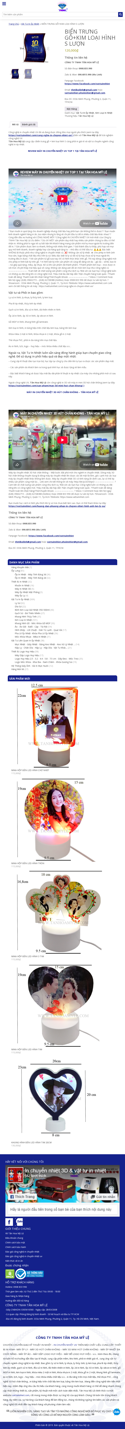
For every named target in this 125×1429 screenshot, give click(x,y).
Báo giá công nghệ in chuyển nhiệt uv (23, 1256)
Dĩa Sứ (18, 606)
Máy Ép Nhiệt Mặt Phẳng (27, 592)
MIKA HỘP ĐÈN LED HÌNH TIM (26, 1049)
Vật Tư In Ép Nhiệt (30, 23)
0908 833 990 (20, 1286)
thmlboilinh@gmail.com (84, 89)
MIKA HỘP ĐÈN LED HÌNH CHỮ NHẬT (30, 770)
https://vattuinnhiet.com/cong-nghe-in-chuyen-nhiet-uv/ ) (41, 135)
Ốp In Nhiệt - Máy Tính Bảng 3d (30, 574)
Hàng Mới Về (17, 669)
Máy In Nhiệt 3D (23, 588)
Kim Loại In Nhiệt (103, 112)
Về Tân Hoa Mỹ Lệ (14, 1233)
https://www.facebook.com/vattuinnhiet (87, 83)
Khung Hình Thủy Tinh (26, 616)
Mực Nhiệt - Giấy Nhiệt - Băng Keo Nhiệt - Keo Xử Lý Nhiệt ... (45, 644)
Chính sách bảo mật (15, 1242)
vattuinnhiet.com (20, 1395)
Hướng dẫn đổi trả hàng (17, 1300)
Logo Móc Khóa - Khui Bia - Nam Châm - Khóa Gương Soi (43, 662)
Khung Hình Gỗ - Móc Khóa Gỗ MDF (32, 623)
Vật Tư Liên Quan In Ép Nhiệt (25, 640)
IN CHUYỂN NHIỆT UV (65, 1344)
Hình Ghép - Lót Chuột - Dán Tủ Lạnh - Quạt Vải (38, 630)
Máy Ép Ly (20, 595)
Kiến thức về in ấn (14, 1260)
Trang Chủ (14, 23)
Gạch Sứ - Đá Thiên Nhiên (27, 613)
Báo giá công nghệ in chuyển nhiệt (22, 1251)
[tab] (15, 124)
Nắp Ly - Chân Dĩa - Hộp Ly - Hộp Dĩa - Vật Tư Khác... (41, 647)
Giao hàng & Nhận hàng (17, 1296)
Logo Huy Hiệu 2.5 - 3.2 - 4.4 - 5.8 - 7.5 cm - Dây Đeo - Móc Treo (47, 658)
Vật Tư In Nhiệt (31, 353)
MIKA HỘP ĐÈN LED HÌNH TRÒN (27, 863)
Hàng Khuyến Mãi (20, 567)
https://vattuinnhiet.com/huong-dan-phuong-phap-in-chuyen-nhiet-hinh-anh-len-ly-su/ (57, 506)
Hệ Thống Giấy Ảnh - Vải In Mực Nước (30, 665)
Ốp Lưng (15, 570)
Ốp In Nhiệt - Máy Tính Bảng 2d (30, 577)
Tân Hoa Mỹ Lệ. (82, 1425)
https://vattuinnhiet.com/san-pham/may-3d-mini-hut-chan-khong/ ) (46, 385)
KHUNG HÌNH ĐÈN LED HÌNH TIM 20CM (31, 1142)
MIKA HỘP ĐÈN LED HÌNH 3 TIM (27, 956)
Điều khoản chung (14, 1237)
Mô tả (15, 124)
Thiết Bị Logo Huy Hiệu (22, 651)
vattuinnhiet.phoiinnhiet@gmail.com (85, 92)
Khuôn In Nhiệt (22, 585)
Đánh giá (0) (28, 124)
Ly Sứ (17, 603)
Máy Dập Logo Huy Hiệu (27, 655)
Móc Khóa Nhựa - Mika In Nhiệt (30, 636)
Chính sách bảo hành (15, 1247)
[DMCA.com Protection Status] (10, 1273)
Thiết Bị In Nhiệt (19, 581)
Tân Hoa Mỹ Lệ (85, 115)
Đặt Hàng (72, 108)
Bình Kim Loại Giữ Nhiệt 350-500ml (32, 609)
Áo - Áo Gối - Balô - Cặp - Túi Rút (31, 626)
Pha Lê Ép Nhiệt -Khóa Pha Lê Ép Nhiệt (34, 633)
